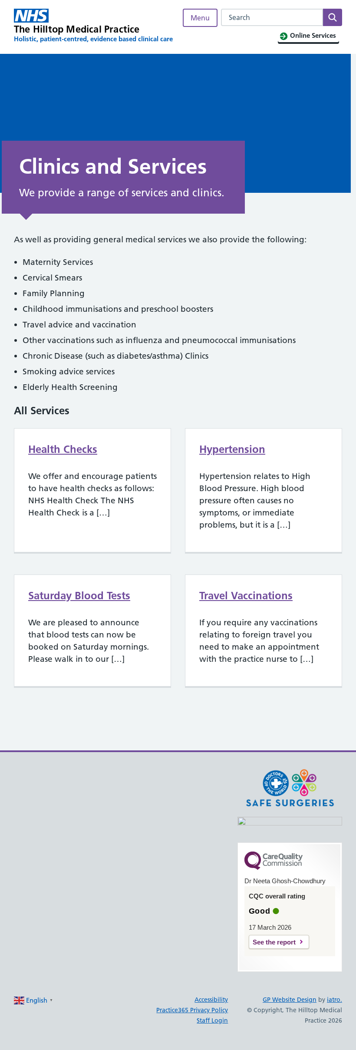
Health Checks (62, 449)
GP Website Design (289, 1000)
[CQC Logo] (273, 867)
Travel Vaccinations (246, 595)
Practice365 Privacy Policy (192, 1010)
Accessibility (211, 1000)
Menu (200, 17)
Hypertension (232, 449)
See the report (274, 942)
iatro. (334, 1000)
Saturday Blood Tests (79, 595)
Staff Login (212, 1020)
